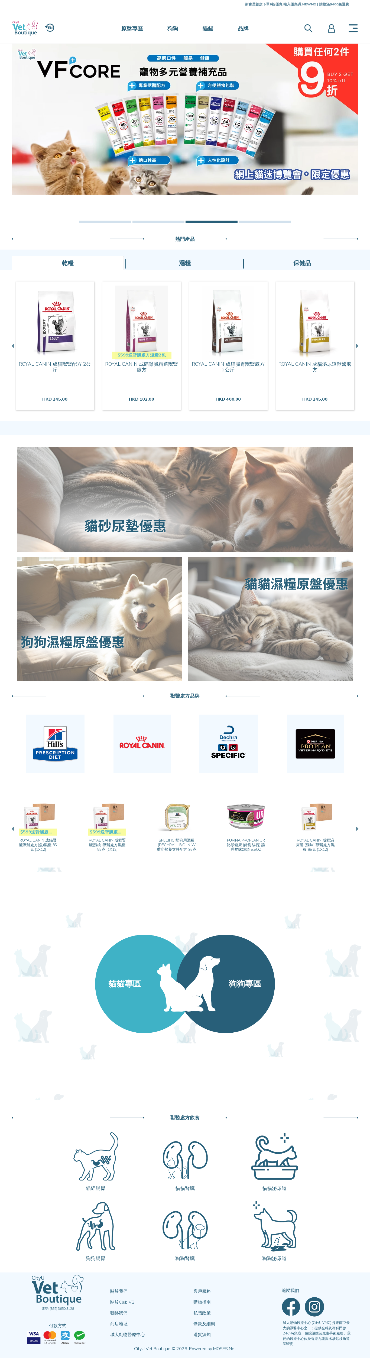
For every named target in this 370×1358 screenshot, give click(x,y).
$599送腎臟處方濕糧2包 (142, 355)
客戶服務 (202, 1291)
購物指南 (202, 1302)
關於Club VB (122, 1302)
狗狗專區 (245, 983)
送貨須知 (202, 1335)
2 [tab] (158, 222)
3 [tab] (212, 222)
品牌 (243, 28)
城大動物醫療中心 (127, 1335)
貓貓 (208, 28)
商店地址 (119, 1324)
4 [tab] (265, 222)
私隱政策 (202, 1313)
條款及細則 (204, 1324)
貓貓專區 (125, 983)
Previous (13, 346)
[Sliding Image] (185, 119)
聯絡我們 (119, 1313)
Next (357, 346)
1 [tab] (105, 222)
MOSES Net (224, 1349)
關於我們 (119, 1291)
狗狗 (172, 28)
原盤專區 (132, 28)
